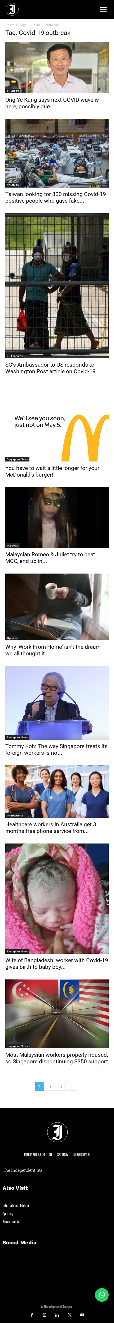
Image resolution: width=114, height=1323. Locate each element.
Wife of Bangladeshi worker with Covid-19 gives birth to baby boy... (56, 963)
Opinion (12, 638)
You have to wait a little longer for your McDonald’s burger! (52, 471)
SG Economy (15, 356)
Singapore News (17, 459)
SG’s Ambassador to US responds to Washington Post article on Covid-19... (52, 368)
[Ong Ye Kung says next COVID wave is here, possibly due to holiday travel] (57, 67)
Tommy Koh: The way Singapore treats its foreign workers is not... (56, 749)
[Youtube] (82, 1315)
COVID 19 (13, 91)
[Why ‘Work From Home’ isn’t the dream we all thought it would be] (57, 607)
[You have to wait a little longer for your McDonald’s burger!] (57, 422)
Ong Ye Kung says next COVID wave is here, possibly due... (52, 103)
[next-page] (72, 1086)
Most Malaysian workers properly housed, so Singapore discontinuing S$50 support (56, 1058)
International (15, 815)
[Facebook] (32, 1315)
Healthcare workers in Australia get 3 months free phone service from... (50, 827)
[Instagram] (45, 1315)
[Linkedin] (57, 1315)
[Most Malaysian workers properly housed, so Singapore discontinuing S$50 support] (57, 1013)
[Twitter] (70, 1315)
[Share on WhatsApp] (102, 1295)
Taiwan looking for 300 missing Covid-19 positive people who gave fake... (55, 197)
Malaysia (12, 545)
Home (9, 25)
